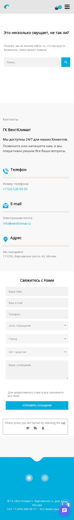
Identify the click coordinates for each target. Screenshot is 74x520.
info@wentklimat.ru (17, 223)
